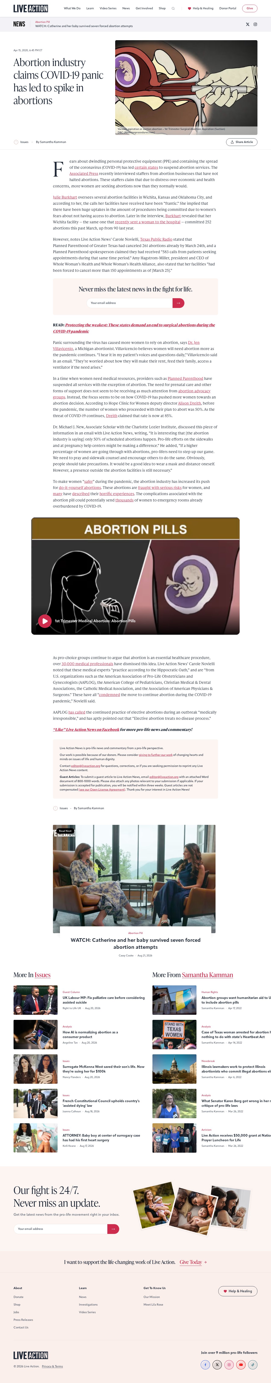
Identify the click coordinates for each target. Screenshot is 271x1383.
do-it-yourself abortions (80, 487)
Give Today (191, 1261)
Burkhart (173, 215)
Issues (24, 142)
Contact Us (21, 1327)
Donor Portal (227, 8)
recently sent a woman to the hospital (147, 221)
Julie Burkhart (65, 197)
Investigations (88, 1304)
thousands (124, 500)
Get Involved (144, 8)
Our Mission (152, 1297)
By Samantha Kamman (51, 142)
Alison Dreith (189, 403)
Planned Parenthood (185, 378)
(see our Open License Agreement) (102, 789)
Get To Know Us (155, 1288)
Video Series (108, 8)
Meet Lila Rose (153, 1304)
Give (250, 8)
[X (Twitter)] (248, 24)
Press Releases (23, 1320)
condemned (109, 694)
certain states (146, 167)
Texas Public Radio (156, 239)
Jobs (16, 1312)
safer (88, 481)
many (57, 493)
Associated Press (83, 173)
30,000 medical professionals (87, 663)
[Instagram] (255, 24)
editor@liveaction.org (85, 766)
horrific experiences (117, 493)
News (126, 8)
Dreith (111, 415)
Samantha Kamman (207, 974)
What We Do (72, 8)
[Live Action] (31, 8)
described (81, 493)
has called (76, 712)
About (18, 1288)
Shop (162, 8)
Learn (90, 8)
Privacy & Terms (52, 1366)
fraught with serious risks (160, 487)
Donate (19, 1297)
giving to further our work (156, 755)
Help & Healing (203, 8)
